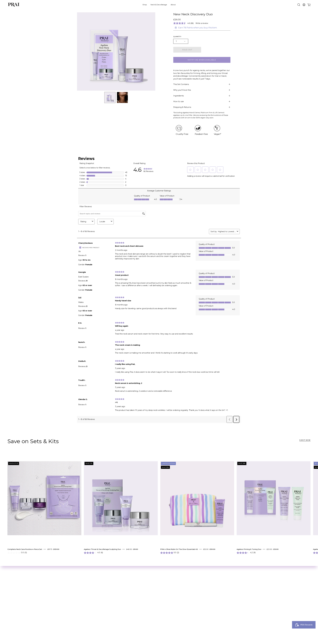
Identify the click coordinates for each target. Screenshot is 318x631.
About (114, 583)
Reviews (115, 591)
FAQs (113, 607)
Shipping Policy (118, 603)
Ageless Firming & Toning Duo (249, 549)
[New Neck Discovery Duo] (110, 97)
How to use (178, 101)
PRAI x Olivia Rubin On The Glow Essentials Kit (179, 549)
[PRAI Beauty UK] (13, 4)
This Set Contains (181, 84)
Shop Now (305, 440)
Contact (115, 611)
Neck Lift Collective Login (89, 595)
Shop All (81, 583)
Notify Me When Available (202, 60)
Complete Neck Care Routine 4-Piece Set (24, 549)
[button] (298, 4)
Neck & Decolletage (87, 587)
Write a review (202, 23)
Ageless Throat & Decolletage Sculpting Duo (102, 549)
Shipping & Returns (182, 107)
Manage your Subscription (124, 587)
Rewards (115, 595)
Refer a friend (117, 599)
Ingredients (178, 96)
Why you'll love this (182, 90)
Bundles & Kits (84, 591)
